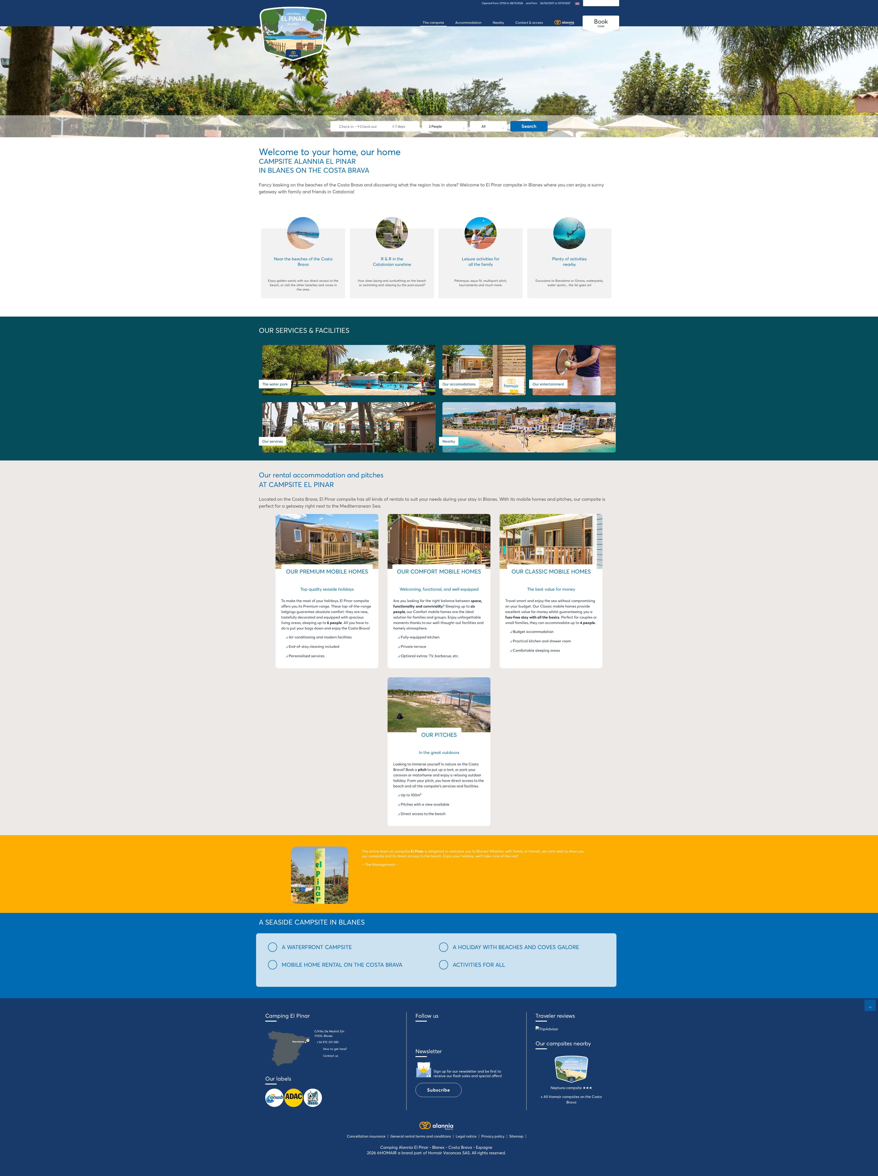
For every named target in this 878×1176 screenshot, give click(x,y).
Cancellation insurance (366, 1136)
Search (529, 126)
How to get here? (335, 1049)
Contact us (330, 1056)
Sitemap (516, 1136)
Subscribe (438, 1090)
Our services (272, 441)
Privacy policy (492, 1136)
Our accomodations (459, 384)
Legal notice (466, 1136)
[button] (351, 947)
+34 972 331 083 (328, 1042)
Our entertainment (548, 384)
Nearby (448, 441)
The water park (275, 384)
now (601, 22)
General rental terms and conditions (420, 1136)
